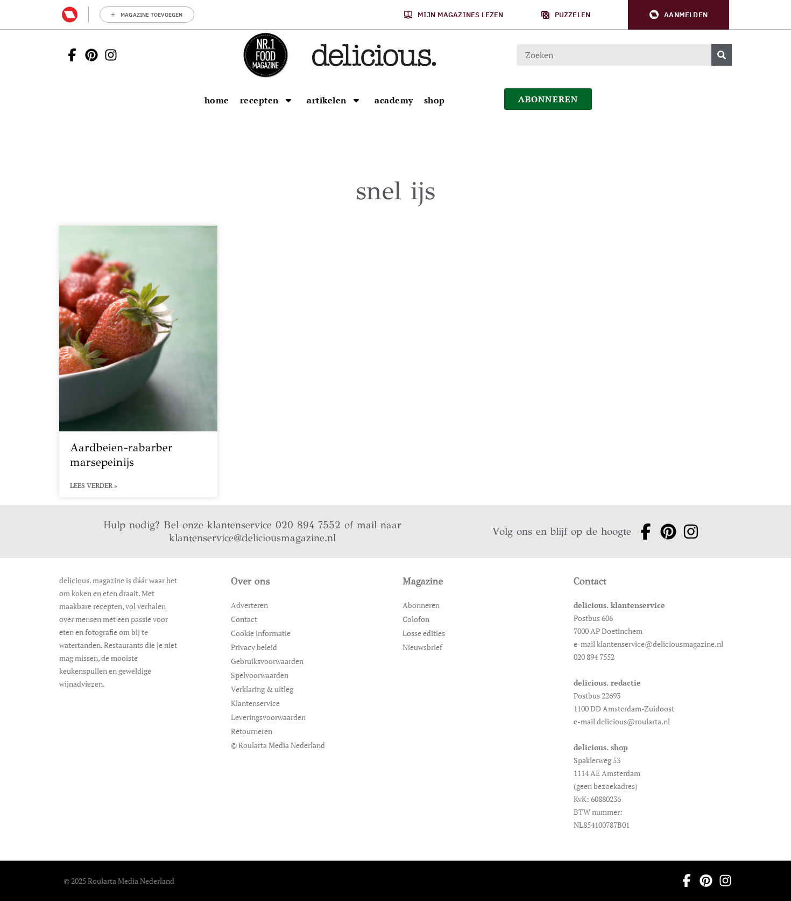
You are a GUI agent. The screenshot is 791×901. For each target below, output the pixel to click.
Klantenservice (255, 703)
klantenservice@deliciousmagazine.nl (252, 538)
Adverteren (249, 605)
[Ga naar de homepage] (265, 55)
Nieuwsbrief (422, 647)
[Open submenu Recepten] (288, 100)
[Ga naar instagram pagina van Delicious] (107, 54)
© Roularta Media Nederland (278, 745)
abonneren (548, 99)
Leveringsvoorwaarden (268, 717)
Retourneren (251, 731)
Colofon (415, 619)
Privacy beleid (254, 647)
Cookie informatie (261, 633)
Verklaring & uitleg (262, 689)
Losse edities (423, 633)
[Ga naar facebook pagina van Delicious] (69, 54)
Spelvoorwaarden (259, 675)
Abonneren (421, 605)
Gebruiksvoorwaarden (267, 661)
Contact (244, 619)
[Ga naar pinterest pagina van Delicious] (88, 54)
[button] (678, 15)
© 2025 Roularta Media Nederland (118, 881)
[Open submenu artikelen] (356, 100)
